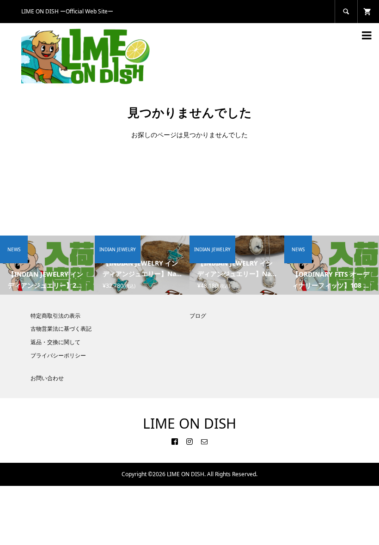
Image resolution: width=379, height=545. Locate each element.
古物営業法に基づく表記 (61, 329)
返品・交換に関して (55, 342)
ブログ (198, 316)
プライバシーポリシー (58, 355)
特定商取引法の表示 (55, 316)
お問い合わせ (47, 378)
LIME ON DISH (189, 423)
